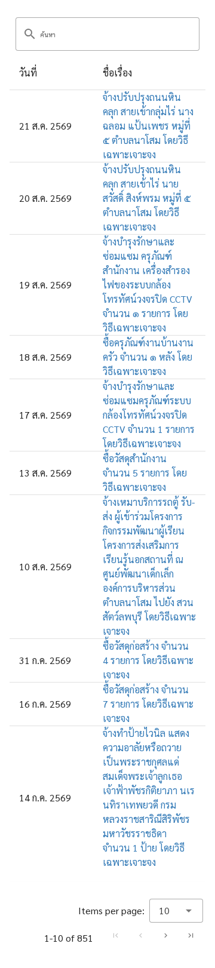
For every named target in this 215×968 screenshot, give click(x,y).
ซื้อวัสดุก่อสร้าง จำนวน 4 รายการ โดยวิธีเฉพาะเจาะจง (148, 660)
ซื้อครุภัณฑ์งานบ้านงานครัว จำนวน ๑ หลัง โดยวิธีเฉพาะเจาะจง (148, 356)
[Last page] (190, 935)
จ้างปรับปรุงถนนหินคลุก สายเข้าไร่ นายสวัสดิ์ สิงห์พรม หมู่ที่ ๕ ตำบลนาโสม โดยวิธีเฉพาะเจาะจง (147, 198)
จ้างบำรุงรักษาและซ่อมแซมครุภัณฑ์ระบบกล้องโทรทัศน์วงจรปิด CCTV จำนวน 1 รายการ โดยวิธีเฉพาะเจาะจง (149, 415)
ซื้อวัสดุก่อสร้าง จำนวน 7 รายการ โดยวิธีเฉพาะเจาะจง (148, 703)
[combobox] (176, 911)
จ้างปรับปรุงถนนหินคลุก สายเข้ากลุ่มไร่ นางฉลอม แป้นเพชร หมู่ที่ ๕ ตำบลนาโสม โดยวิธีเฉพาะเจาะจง (148, 126)
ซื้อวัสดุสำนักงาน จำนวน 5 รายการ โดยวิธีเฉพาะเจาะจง (145, 472)
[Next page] (165, 935)
